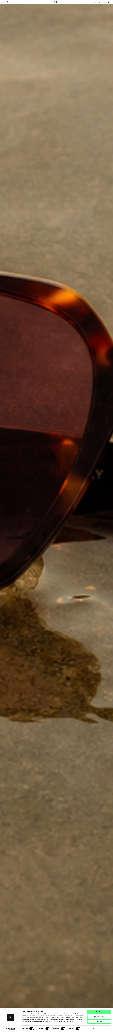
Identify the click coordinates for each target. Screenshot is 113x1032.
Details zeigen (87, 1028)
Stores (104, 2)
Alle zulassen (99, 1012)
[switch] (47, 1028)
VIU (56, 2)
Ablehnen (99, 1021)
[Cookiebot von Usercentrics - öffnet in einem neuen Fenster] (10, 1029)
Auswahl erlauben (99, 1016)
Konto (95, 2)
